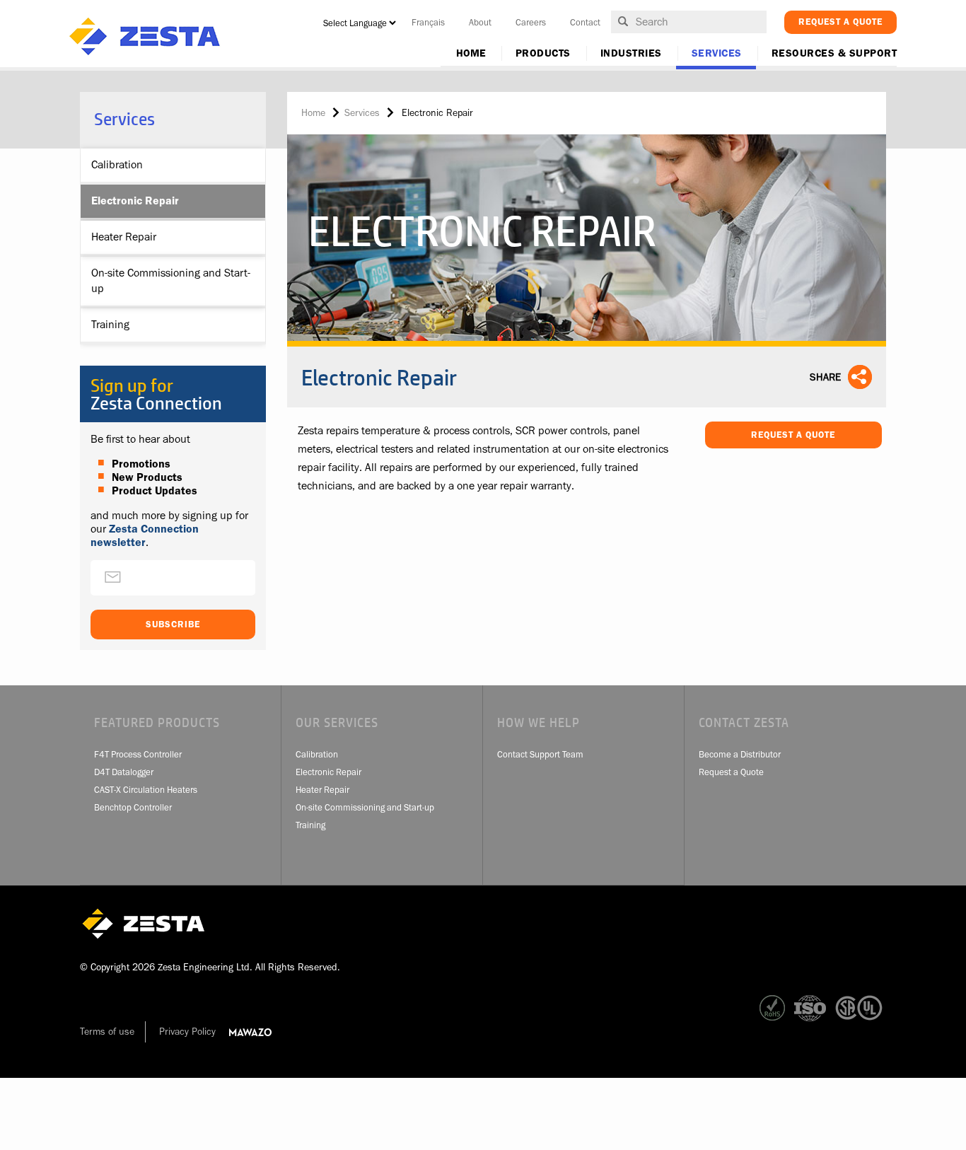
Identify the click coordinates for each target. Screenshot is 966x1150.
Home (471, 53)
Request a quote (840, 21)
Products (543, 53)
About (480, 22)
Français (428, 22)
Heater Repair (123, 237)
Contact (585, 22)
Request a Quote (793, 434)
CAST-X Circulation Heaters (145, 789)
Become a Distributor (740, 754)
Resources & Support (834, 53)
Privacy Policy (187, 1031)
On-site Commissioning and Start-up (170, 281)
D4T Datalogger (123, 772)
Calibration (117, 164)
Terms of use (107, 1031)
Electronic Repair (135, 201)
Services (717, 53)
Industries (631, 53)
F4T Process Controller (138, 754)
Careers (531, 22)
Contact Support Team (540, 754)
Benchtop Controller (133, 807)
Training (110, 324)
